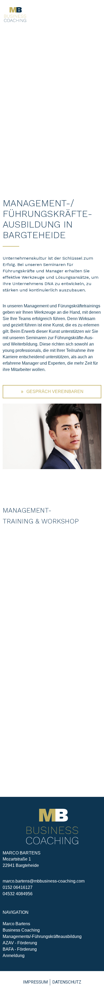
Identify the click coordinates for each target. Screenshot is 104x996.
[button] (97, 14)
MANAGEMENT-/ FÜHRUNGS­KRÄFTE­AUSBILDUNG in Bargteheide (47, 219)
